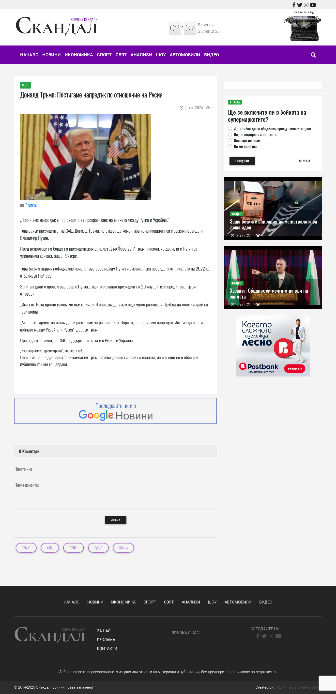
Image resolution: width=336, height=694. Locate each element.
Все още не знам (247, 140)
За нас (103, 631)
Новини (51, 54)
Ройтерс (31, 205)
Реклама (106, 639)
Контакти (107, 648)
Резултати (304, 160)
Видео (211, 54)
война (123, 547)
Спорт (104, 54)
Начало (29, 54)
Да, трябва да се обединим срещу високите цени (272, 129)
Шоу (161, 54)
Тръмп (26, 547)
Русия (98, 547)
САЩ (50, 547)
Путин (73, 547)
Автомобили (185, 54)
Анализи (141, 54)
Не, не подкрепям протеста (255, 134)
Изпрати (115, 520)
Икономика (79, 54)
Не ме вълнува (245, 146)
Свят (121, 54)
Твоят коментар (27, 485)
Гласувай (242, 161)
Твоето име (23, 469)
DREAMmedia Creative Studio (298, 687)
